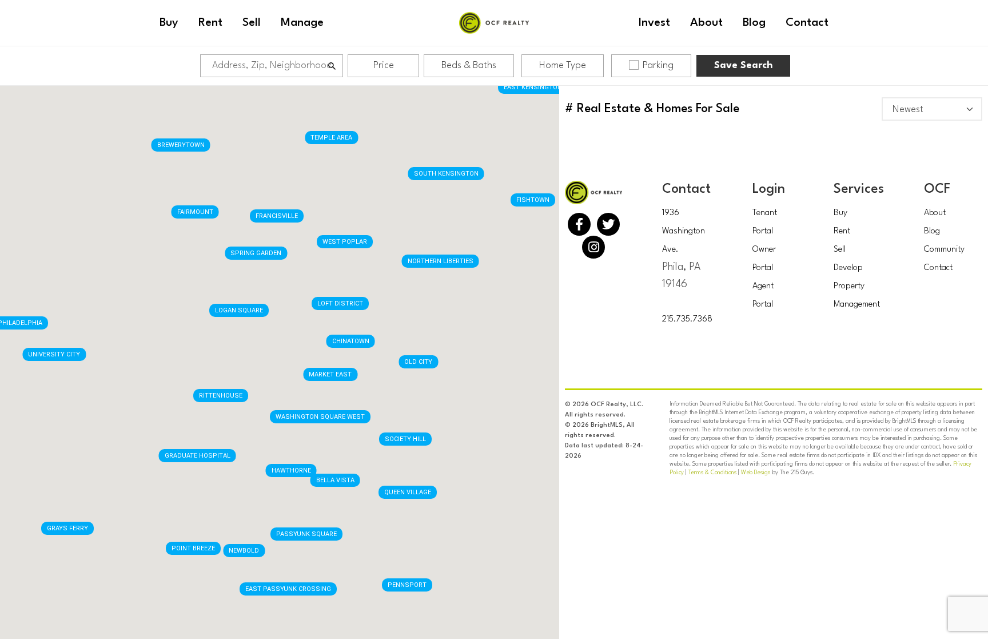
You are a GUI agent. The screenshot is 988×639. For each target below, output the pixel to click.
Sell (840, 249)
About (935, 213)
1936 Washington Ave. (683, 231)
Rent (842, 231)
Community (944, 249)
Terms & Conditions (712, 472)
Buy (840, 213)
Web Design (756, 472)
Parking (658, 65)
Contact (938, 268)
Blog (932, 231)
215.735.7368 (687, 319)
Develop (848, 268)
